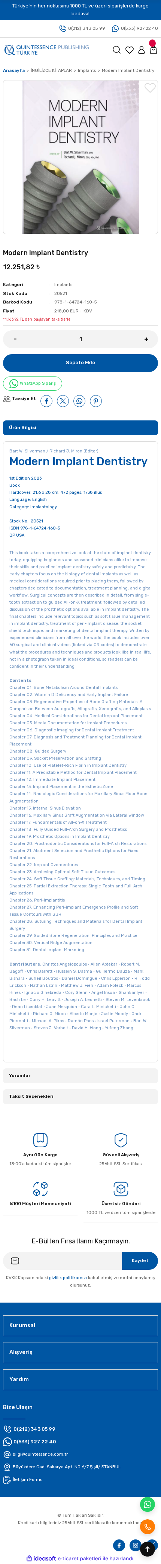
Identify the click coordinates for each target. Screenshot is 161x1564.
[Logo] (46, 49)
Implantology (43, 507)
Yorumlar (19, 1075)
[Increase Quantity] (151, 339)
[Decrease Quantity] (9, 339)
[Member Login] (141, 50)
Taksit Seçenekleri (31, 1096)
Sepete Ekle (80, 362)
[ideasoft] (41, 1558)
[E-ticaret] (79, 1558)
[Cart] (153, 50)
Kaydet (140, 1260)
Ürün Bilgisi (22, 427)
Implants (63, 284)
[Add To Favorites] (150, 88)
